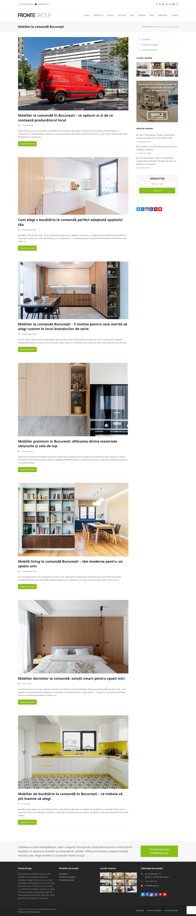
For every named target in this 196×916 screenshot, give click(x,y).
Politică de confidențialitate (29, 912)
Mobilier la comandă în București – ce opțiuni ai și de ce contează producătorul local (65, 117)
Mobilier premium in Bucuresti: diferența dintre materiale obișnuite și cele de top (67, 443)
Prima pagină (147, 26)
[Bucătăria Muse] (106, 875)
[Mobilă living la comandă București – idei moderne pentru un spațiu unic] (73, 519)
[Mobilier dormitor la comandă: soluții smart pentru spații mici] (73, 636)
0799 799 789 (27, 4)
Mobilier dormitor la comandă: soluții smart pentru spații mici (71, 678)
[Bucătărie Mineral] (118, 889)
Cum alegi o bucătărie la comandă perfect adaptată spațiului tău (70, 222)
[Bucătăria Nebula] (171, 65)
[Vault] (157, 65)
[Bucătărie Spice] (106, 882)
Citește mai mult (27, 143)
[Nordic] (171, 73)
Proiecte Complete (67, 877)
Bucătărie (63, 874)
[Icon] (131, 882)
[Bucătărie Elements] (131, 875)
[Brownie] (118, 882)
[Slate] (131, 889)
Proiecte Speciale (66, 880)
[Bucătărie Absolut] (143, 73)
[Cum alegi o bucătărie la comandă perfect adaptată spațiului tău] (73, 185)
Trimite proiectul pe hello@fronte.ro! (159, 851)
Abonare (157, 190)
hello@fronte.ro (44, 4)
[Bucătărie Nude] (157, 73)
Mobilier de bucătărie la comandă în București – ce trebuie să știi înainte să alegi (70, 796)
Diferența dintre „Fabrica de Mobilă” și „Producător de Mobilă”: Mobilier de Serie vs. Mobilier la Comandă (156, 161)
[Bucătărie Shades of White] (106, 889)
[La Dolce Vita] (143, 65)
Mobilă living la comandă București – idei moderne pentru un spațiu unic (70, 564)
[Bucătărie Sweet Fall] (118, 875)
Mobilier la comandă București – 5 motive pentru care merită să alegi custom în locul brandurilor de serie (72, 326)
